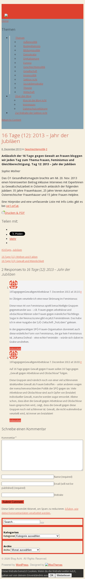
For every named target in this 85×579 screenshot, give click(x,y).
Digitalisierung (31, 58)
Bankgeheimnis (31, 46)
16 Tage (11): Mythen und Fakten (20, 257)
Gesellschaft (30, 71)
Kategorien (9, 536)
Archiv (7, 550)
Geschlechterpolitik (34, 67)
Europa (27, 63)
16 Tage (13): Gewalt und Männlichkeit (23, 261)
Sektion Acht (30, 79)
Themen (20, 38)
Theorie (27, 88)
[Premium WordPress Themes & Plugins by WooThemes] (53, 564)
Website (58, 495)
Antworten (15, 348)
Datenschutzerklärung (35, 108)
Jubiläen (17, 250)
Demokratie (29, 54)
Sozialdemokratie (33, 83)
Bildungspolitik (31, 50)
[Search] (42, 522)
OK (52, 575)
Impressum (29, 104)
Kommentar (9, 437)
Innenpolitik (29, 75)
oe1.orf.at (12, 206)
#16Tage (6, 250)
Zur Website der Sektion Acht (31, 113)
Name (63, 477)
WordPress (22, 564)
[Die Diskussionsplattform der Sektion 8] (11, 15)
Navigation (10, 6)
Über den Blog (23, 96)
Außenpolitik (30, 42)
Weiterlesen (63, 575)
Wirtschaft (29, 92)
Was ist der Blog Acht (34, 100)
